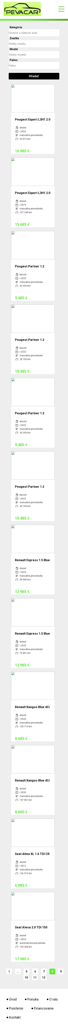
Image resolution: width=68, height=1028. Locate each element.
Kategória (16, 27)
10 (26, 977)
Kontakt (15, 1017)
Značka (14, 38)
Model (14, 49)
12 (43, 977)
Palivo (14, 60)
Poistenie (16, 1008)
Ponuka (33, 999)
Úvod (13, 999)
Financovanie (44, 1008)
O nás (53, 999)
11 (35, 977)
